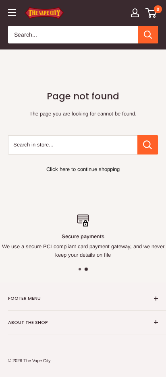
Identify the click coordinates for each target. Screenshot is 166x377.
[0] (151, 13)
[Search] (148, 34)
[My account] (135, 12)
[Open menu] (12, 12)
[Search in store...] (147, 145)
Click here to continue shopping (83, 169)
